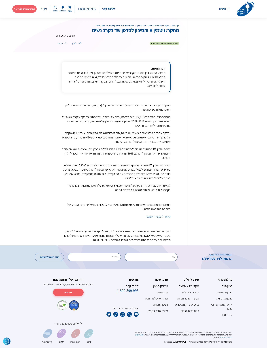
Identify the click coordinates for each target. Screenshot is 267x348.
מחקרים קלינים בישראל (187, 304)
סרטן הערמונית (224, 298)
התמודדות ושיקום (190, 311)
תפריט (222, 9)
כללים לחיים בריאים (158, 311)
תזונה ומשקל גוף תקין (156, 298)
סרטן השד (227, 286)
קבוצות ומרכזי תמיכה (188, 298)
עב (45, 9)
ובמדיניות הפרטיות (225, 337)
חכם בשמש (162, 292)
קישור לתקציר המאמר (158, 216)
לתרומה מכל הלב (26, 9)
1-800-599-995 (87, 9)
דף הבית (175, 25)
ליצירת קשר (108, 9)
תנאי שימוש (139, 335)
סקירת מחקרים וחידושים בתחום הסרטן (153, 25)
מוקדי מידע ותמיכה (189, 286)
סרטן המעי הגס (224, 292)
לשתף (74, 43)
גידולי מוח (227, 314)
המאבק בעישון (160, 286)
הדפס (60, 43)
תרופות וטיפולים (190, 292)
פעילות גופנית (160, 304)
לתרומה (68, 292)
